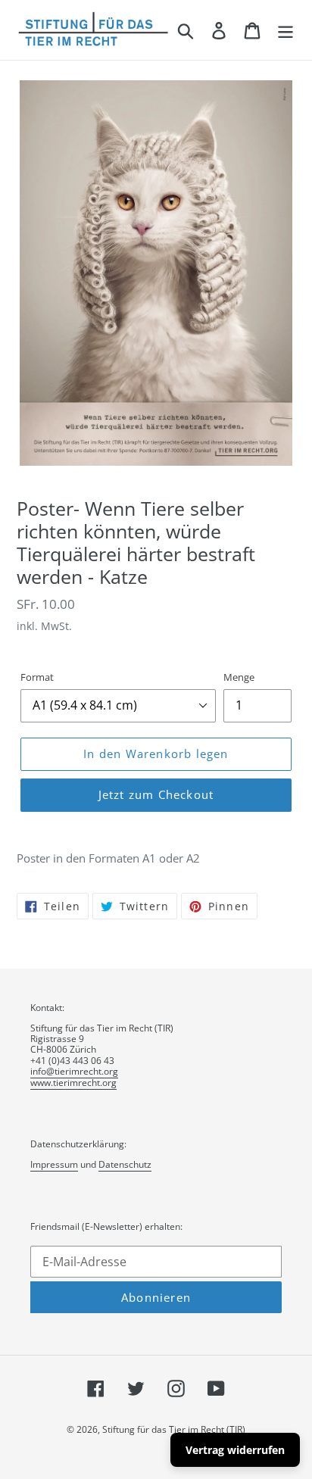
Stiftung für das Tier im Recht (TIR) (173, 1429)
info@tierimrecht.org (74, 1071)
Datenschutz (124, 1164)
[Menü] (285, 29)
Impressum (54, 1164)
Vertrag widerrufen (235, 1450)
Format (37, 677)
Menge (238, 677)
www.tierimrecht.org (73, 1082)
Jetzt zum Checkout (156, 794)
